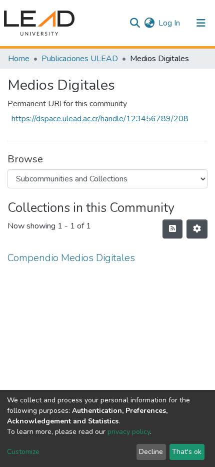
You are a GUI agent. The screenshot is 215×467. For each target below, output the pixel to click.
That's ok (187, 451)
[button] (149, 23)
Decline (151, 451)
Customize (23, 451)
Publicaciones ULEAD (80, 58)
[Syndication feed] (172, 229)
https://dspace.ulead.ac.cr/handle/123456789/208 (100, 118)
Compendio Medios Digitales (71, 258)
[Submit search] (134, 23)
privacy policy (129, 431)
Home (19, 58)
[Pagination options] (197, 229)
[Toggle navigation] (201, 23)
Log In (169, 23)
